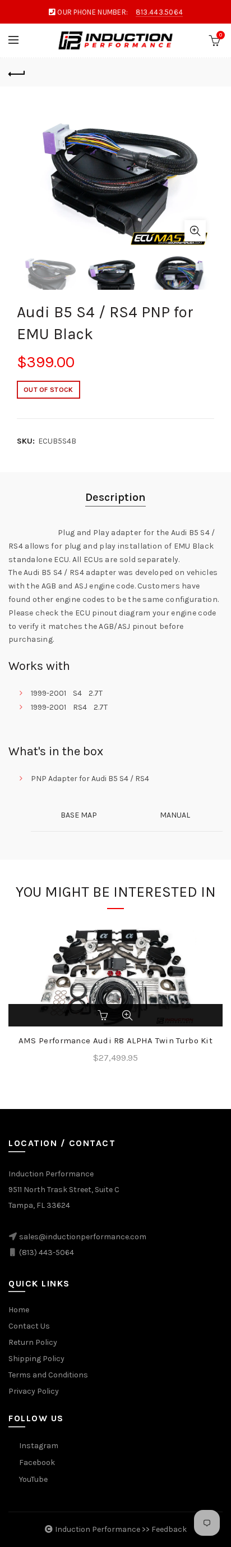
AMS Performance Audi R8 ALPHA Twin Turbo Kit (115, 1040)
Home (18, 1310)
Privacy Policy (33, 1391)
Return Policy (32, 1342)
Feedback (169, 1529)
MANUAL (175, 815)
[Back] (17, 72)
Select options (104, 1015)
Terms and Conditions (48, 1375)
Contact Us (29, 1326)
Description (115, 497)
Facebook (37, 1462)
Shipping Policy (36, 1358)
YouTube (33, 1479)
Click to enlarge (195, 230)
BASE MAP (79, 815)
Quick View (127, 1015)
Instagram (38, 1445)
